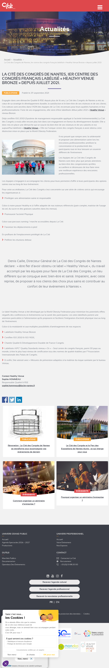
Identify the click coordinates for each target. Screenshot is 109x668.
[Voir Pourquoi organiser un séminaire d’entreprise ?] (82, 476)
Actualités (17, 59)
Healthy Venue (97, 110)
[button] (5, 663)
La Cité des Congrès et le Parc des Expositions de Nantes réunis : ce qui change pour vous (82, 448)
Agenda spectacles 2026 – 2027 (16, 542)
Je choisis (30, 655)
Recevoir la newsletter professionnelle (54, 596)
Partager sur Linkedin (19, 400)
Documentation (8, 561)
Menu (100, 7)
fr (51, 602)
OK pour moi (49, 655)
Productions (7, 545)
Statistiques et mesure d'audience (19, 641)
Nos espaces (61, 545)
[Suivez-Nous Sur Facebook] (62, 576)
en (57, 602)
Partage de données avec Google (19, 644)
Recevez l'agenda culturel (55, 582)
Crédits (86, 614)
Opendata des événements (13, 564)
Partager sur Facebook (5, 400)
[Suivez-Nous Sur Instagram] (57, 576)
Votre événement (63, 542)
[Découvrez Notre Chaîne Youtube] (52, 576)
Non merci (12, 655)
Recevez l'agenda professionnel (54, 589)
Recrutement (65, 561)
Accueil (7, 59)
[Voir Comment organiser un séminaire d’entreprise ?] (28, 478)
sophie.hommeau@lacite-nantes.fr (18, 385)
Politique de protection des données (65, 614)
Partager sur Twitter (12, 400)
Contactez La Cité (68, 558)
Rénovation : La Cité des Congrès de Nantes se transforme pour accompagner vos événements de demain (29, 448)
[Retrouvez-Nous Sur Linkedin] (48, 576)
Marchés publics (9, 558)
